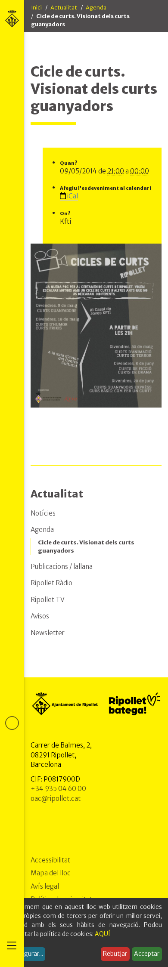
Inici (36, 7)
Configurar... (26, 954)
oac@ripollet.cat (56, 798)
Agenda (96, 7)
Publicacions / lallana (62, 566)
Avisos (40, 616)
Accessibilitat (50, 860)
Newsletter (48, 633)
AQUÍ (102, 934)
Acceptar (146, 954)
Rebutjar (115, 954)
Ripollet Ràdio (51, 583)
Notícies (43, 513)
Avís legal (45, 886)
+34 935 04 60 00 (58, 789)
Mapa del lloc (51, 873)
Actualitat (63, 7)
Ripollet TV (48, 600)
